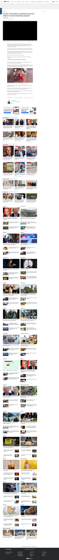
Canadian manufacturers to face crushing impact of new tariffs (8, 174)
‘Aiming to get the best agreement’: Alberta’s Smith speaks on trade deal (14, 253)
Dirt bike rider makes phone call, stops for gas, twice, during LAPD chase (20, 174)
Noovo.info (43, 553)
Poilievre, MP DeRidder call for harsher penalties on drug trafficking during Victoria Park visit (29, 320)
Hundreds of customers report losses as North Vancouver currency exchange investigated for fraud (28, 218)
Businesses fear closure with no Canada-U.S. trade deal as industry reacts (20, 127)
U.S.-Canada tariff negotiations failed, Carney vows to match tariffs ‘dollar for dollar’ (8, 158)
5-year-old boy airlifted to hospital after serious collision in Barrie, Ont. (10, 423)
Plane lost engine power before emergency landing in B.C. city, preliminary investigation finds (31, 227)
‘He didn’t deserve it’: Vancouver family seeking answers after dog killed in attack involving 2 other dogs (31, 538)
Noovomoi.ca (44, 554)
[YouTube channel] (9, 549)
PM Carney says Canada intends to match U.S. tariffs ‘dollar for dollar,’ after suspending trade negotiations (31, 127)
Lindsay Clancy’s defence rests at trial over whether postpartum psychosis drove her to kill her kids (31, 427)
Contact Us (28, 546)
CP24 (30, 553)
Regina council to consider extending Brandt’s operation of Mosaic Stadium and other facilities (14, 324)
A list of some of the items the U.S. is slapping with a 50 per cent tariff (8, 139)
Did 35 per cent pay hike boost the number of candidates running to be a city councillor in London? (14, 378)
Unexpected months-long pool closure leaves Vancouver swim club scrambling (32, 223)
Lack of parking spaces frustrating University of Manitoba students (28, 295)
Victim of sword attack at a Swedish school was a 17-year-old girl (28, 423)
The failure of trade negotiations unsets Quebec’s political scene (11, 269)
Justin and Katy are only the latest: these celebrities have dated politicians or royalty (19, 201)
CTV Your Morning (33, 1)
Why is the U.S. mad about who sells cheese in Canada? (8, 537)
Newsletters (33, 546)
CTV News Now (46, 1)
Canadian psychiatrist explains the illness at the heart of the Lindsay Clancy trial (20, 139)
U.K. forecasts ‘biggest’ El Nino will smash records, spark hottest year (10, 516)
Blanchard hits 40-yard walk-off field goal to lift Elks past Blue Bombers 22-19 (32, 272)
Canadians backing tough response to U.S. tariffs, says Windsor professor (11, 397)
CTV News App (24, 546)
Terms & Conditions (20, 554)
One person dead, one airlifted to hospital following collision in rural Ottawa (29, 244)
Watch (23, 1)
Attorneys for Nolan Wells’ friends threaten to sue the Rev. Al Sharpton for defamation (32, 432)
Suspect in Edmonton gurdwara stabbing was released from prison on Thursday (20, 537)
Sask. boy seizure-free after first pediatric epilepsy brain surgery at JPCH (11, 345)
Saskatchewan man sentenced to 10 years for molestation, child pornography (14, 329)
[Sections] (2, 1)
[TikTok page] (7, 549)
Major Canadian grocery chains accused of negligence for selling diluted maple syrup (31, 188)
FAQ (30, 546)
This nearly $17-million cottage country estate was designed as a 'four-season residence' (31, 201)
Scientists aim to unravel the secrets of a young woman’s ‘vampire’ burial (7, 188)
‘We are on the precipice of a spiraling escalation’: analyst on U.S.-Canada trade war (31, 158)
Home (13, 1)
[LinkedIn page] (10, 549)
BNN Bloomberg (32, 554)
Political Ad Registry (20, 555)
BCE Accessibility (7, 553)
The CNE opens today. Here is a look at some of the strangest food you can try (8, 201)
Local (16, 1)
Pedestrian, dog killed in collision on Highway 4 (10, 370)
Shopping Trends (40, 1)
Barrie (4, 11)
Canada (19, 1)
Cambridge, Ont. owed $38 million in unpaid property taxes (31, 174)
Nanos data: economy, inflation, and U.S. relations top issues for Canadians (20, 158)
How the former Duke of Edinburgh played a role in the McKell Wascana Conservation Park (11, 320)
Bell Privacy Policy (20, 553)
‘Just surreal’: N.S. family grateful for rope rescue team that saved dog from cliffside (11, 295)
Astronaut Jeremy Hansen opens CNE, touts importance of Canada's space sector (14, 432)
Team (36, 546)
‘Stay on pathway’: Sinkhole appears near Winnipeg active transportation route (32, 303)
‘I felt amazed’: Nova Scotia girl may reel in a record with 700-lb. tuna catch (14, 303)
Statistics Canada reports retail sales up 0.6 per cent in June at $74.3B (28, 447)
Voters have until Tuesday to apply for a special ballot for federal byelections (14, 278)
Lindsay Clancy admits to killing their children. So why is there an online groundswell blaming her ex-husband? (31, 139)
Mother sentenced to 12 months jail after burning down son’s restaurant (20, 188)
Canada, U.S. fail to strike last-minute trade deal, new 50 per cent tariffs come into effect (8, 127)
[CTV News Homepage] (7, 1)
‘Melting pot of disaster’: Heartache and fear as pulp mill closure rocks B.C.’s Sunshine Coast (32, 405)
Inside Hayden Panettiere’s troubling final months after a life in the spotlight (28, 470)
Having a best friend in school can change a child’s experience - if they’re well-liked (14, 273)
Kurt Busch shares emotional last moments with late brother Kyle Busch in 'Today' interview (11, 493)
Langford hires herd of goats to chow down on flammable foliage (28, 397)
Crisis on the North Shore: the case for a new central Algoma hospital (28, 345)
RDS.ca (43, 555)
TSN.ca (31, 555)
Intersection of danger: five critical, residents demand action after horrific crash (14, 374)
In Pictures (27, 1)
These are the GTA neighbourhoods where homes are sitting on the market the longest (14, 227)
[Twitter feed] (5, 549)
